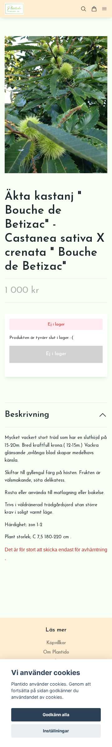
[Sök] (83, 9)
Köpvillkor (56, 643)
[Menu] (104, 8)
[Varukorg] (94, 9)
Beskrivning (27, 415)
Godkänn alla (56, 714)
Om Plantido (56, 652)
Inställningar (56, 730)
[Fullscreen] (56, 104)
